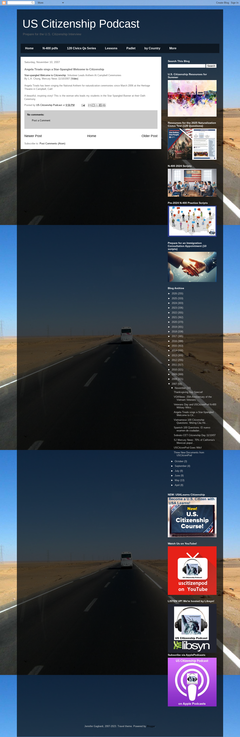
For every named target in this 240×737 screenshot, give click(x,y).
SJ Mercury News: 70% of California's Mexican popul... (194, 441)
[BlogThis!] (93, 105)
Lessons (111, 48)
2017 (175, 336)
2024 (175, 303)
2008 (175, 379)
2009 (175, 374)
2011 (175, 364)
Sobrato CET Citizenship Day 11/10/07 (195, 435)
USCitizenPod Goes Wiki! (188, 447)
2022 (175, 312)
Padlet (130, 48)
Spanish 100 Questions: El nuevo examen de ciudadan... (192, 429)
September (181, 466)
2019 (175, 326)
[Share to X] (97, 105)
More (172, 48)
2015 (175, 345)
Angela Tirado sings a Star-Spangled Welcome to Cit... (194, 414)
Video (74, 78)
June (178, 475)
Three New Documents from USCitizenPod (189, 454)
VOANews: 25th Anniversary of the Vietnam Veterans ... (193, 398)
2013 (175, 355)
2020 (175, 322)
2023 (175, 307)
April (177, 485)
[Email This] (90, 105)
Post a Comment (41, 120)
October (179, 461)
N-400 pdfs (50, 48)
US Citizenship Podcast (81, 23)
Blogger (151, 726)
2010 (175, 369)
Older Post (150, 136)
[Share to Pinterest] (104, 105)
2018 (175, 331)
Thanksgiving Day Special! (188, 392)
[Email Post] (83, 105)
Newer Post (33, 136)
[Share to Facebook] (100, 105)
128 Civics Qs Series (81, 48)
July (177, 470)
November (181, 388)
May (177, 480)
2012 (175, 360)
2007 (175, 383)
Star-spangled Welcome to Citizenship (45, 75)
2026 (175, 293)
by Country (152, 48)
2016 (175, 341)
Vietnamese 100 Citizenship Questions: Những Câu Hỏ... (191, 421)
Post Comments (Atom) (52, 143)
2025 (175, 298)
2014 (175, 350)
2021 (175, 317)
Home (29, 48)
